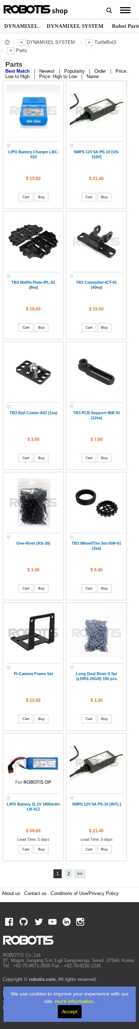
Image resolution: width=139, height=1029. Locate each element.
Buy (41, 197)
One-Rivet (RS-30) (33, 543)
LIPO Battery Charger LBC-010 (33, 154)
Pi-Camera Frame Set (33, 674)
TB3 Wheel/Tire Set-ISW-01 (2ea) (96, 545)
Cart (25, 197)
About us (11, 893)
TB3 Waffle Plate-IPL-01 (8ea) (33, 284)
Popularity (75, 71)
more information (74, 1001)
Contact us (35, 893)
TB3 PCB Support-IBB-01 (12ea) (96, 415)
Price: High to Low (58, 76)
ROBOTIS (36, 9)
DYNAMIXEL (21, 26)
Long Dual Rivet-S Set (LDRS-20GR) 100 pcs (96, 676)
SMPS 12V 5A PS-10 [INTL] (96, 804)
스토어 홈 (7, 42)
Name (93, 76)
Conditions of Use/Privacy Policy (85, 893)
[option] (21, 26)
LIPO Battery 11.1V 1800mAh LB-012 (33, 806)
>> (80, 873)
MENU (125, 10)
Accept (69, 1011)
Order (100, 71)
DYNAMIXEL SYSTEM (75, 26)
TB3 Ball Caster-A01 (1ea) (33, 413)
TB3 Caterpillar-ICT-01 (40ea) (96, 284)
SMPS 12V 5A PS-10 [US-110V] (96, 154)
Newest (47, 71)
